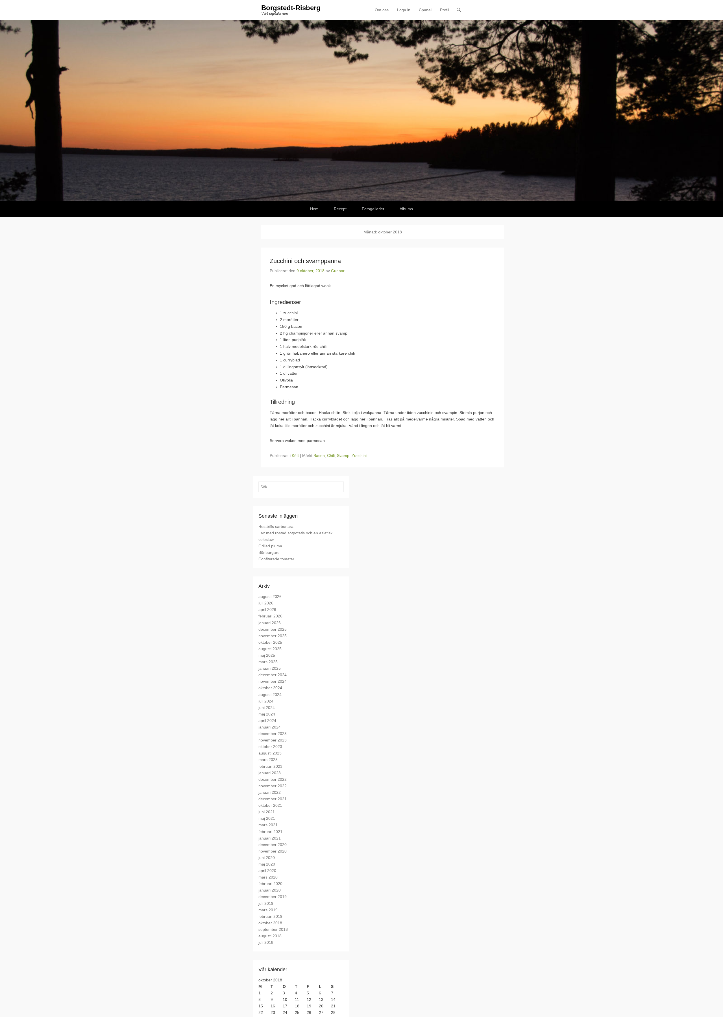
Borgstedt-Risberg (291, 8)
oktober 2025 (270, 642)
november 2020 (272, 851)
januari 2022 (269, 792)
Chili (331, 455)
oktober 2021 (270, 805)
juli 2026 (265, 603)
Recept (340, 209)
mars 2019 (268, 910)
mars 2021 (268, 825)
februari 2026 (270, 616)
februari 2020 (270, 883)
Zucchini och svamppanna (305, 260)
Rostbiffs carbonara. (276, 526)
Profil (444, 10)
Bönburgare (269, 552)
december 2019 (272, 896)
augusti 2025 (270, 649)
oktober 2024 (270, 688)
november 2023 (272, 740)
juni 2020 (266, 857)
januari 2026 (269, 623)
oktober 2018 (270, 923)
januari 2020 (269, 890)
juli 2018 (265, 942)
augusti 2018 (270, 936)
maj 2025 (266, 655)
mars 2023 (268, 759)
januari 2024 (269, 727)
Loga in (403, 10)
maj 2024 (266, 714)
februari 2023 (270, 766)
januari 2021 (269, 838)
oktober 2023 (270, 746)
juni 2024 (266, 707)
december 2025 (272, 629)
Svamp (343, 455)
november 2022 (272, 786)
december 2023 (272, 733)
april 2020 (267, 870)
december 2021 (272, 799)
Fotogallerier (373, 209)
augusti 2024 (270, 694)
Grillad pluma (270, 546)
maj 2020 (266, 864)
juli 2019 (265, 903)
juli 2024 (265, 701)
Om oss (382, 10)
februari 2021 (270, 831)
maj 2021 (266, 818)
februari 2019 (270, 916)
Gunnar (338, 270)
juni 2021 (266, 812)
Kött (295, 455)
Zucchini (359, 455)
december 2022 (272, 779)
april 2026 (267, 609)
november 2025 (272, 636)
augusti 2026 (270, 596)
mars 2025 (268, 662)
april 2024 (267, 720)
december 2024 (272, 675)
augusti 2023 (270, 753)
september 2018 (273, 929)
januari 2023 (269, 773)
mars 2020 (268, 877)
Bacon (319, 455)
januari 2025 (269, 668)
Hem (314, 209)
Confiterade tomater (276, 559)
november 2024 (272, 681)
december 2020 (272, 844)
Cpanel (425, 10)
